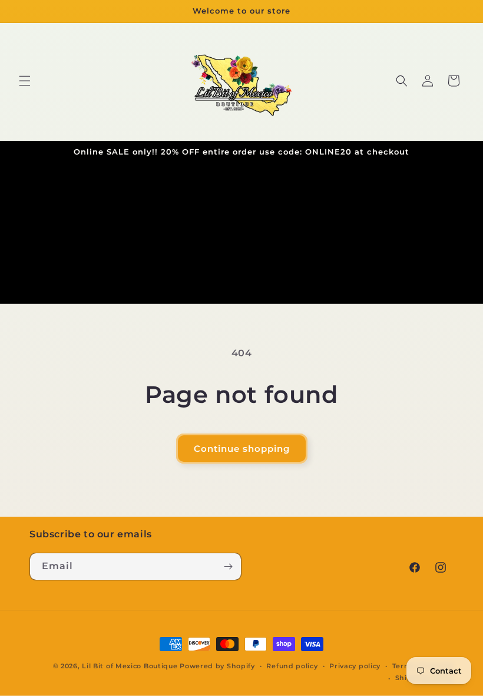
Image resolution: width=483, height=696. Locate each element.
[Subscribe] (228, 566)
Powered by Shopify (217, 666)
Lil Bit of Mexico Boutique (129, 666)
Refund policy (291, 666)
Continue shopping (242, 448)
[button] (25, 81)
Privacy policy (355, 666)
